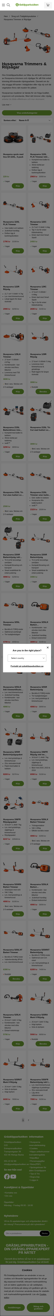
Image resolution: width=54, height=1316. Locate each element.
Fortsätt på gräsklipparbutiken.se (27, 666)
